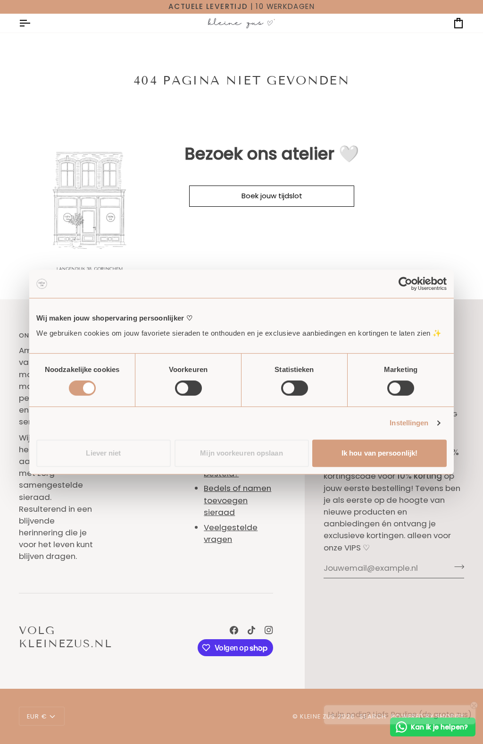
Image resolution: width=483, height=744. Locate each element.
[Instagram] (269, 630)
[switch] (188, 388)
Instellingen (409, 423)
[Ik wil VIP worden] (456, 567)
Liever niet (103, 453)
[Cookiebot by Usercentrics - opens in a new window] (405, 284)
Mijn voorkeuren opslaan (241, 453)
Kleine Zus (318, 716)
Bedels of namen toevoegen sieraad (237, 499)
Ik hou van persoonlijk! (379, 453)
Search (372, 716)
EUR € (37, 716)
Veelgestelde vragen (231, 533)
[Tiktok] (251, 630)
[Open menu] (33, 23)
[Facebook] (234, 630)
